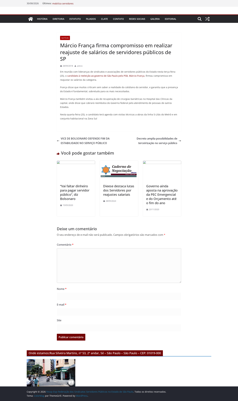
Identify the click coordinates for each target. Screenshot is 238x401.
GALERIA (155, 18)
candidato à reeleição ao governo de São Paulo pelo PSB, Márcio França (105, 75)
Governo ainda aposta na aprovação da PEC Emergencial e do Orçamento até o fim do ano (162, 194)
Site (59, 320)
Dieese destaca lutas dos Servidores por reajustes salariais (118, 190)
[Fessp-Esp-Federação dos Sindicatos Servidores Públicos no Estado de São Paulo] (30, 19)
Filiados (91, 18)
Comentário (65, 244)
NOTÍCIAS (65, 38)
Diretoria (58, 18)
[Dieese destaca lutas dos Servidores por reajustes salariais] (119, 163)
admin (80, 65)
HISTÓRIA (42, 18)
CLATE (104, 18)
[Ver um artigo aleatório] (207, 19)
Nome (62, 289)
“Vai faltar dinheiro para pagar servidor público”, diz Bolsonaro (74, 192)
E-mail (61, 304)
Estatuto (75, 18)
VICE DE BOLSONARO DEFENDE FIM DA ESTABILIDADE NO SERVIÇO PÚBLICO (85, 141)
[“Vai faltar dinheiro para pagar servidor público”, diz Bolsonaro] (76, 163)
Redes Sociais (137, 18)
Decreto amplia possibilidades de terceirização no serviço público (157, 141)
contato (118, 18)
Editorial (170, 18)
